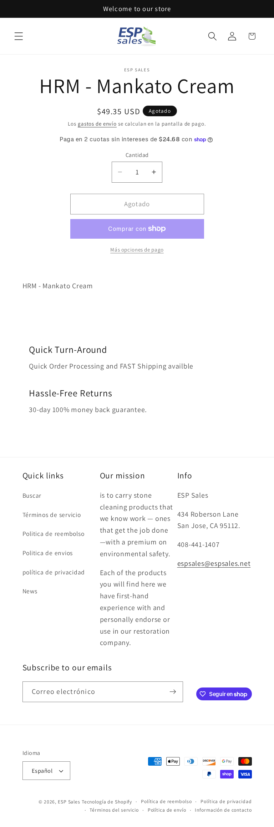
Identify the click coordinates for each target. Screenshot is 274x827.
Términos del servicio (114, 810)
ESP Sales (69, 801)
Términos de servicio (51, 515)
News (29, 591)
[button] (19, 36)
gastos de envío (97, 123)
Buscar (32, 495)
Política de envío (167, 810)
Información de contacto (223, 810)
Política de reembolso (166, 801)
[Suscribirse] (173, 691)
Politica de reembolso (53, 533)
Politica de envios (47, 553)
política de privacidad (53, 572)
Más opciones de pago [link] (137, 249)
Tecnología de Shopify (107, 801)
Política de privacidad (226, 801)
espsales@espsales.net (214, 563)
